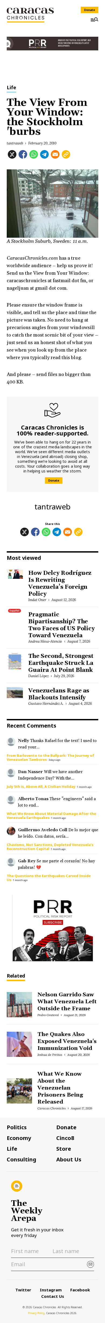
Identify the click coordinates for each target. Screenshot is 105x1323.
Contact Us (52, 1296)
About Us (68, 1159)
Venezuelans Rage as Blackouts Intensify (58, 694)
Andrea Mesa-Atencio (45, 641)
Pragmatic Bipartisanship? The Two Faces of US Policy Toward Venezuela (61, 625)
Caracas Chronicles (51, 1108)
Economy (19, 1138)
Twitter (23, 1289)
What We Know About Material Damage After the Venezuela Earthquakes (51, 815)
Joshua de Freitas (49, 1055)
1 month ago (84, 787)
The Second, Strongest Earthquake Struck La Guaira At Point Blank (61, 663)
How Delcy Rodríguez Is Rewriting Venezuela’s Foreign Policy (59, 584)
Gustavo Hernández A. (45, 703)
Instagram (51, 1289)
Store (63, 1148)
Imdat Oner (37, 600)
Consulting (21, 1159)
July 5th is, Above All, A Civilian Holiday (41, 786)
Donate (89, 10)
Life (11, 88)
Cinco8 (65, 1138)
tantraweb (15, 143)
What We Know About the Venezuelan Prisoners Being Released (60, 1088)
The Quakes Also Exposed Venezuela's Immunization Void (66, 1041)
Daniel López (38, 676)
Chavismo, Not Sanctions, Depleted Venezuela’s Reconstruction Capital (50, 846)
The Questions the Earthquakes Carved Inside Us (49, 877)
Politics (17, 1127)
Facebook (80, 1289)
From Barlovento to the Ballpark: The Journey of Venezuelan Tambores (50, 757)
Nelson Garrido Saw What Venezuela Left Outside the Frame (66, 1001)
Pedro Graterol (48, 1015)
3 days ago (54, 760)
